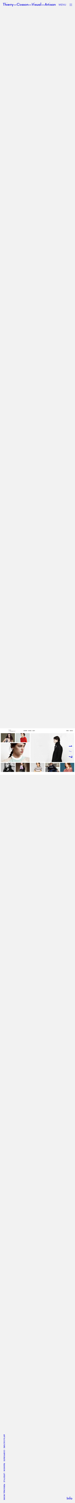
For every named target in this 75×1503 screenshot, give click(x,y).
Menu (62, 5)
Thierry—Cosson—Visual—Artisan (29, 4)
